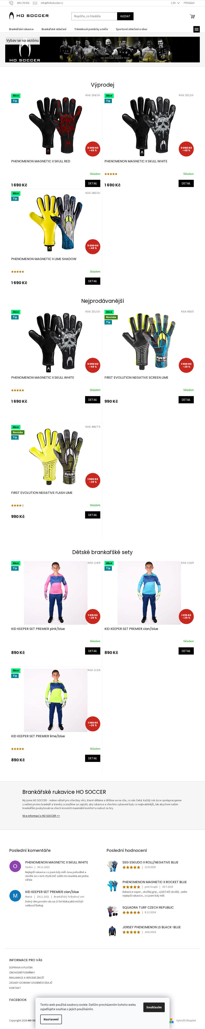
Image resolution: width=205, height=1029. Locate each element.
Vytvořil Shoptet (186, 1021)
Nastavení (51, 1019)
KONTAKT (15, 988)
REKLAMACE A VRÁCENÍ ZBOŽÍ (26, 978)
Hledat (125, 16)
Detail (92, 183)
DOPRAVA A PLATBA (21, 968)
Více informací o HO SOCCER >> (41, 816)
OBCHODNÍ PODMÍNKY (22, 973)
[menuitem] (21, 29)
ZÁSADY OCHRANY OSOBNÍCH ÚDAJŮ (30, 983)
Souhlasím (154, 1007)
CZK (173, 3)
